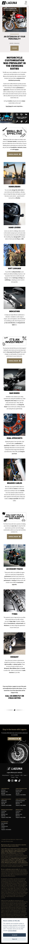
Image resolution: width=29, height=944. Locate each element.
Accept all (14, 935)
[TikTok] (19, 780)
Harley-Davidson (5, 775)
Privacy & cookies (10, 841)
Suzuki (25, 775)
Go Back (15, 48)
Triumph (12, 777)
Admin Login (3, 841)
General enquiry (13, 154)
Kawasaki (17, 775)
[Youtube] (16, 780)
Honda (12, 775)
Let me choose (12, 930)
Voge (17, 777)
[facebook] (9, 780)
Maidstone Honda (19, 809)
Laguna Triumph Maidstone (21, 799)
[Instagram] (12, 780)
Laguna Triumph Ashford (6, 799)
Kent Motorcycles (4, 821)
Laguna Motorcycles (5, 788)
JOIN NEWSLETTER (13, 739)
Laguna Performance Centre (21, 788)
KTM (21, 775)
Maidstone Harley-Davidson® (7, 809)
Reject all (14, 939)
